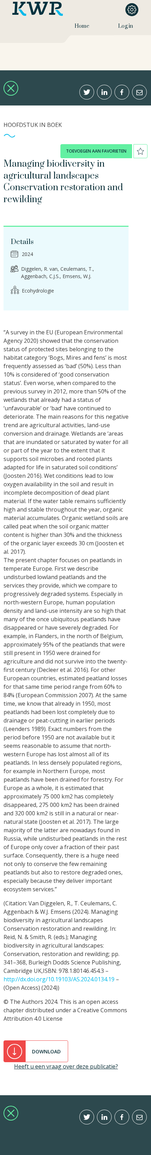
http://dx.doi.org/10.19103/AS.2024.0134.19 (59, 979)
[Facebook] (121, 92)
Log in (125, 26)
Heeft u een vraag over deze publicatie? (66, 1066)
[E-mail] (139, 92)
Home (81, 26)
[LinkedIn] (104, 92)
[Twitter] (86, 92)
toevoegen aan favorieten (96, 151)
